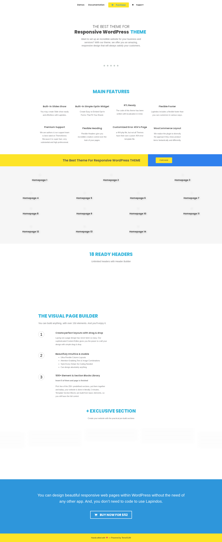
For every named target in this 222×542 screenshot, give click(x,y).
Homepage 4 (31, 198)
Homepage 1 (39, 180)
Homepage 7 (191, 198)
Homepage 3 (182, 180)
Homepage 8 (31, 213)
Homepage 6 (138, 198)
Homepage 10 (138, 213)
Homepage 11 (191, 213)
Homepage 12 (30, 231)
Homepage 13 (84, 231)
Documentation (96, 4)
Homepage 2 (111, 180)
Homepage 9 (84, 213)
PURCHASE (164, 160)
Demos (80, 4)
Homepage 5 (84, 198)
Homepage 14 (137, 231)
